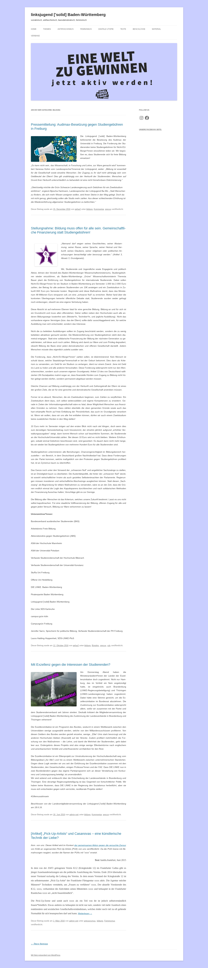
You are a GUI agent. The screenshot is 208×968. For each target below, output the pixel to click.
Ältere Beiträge (39, 944)
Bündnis (95, 645)
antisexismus (90, 921)
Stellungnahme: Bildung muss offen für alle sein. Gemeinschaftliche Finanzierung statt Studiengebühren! (78, 230)
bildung (89, 209)
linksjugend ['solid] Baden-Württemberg (68, 14)
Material (156, 29)
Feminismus (86, 29)
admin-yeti (74, 814)
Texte (123, 29)
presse (108, 209)
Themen (47, 29)
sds (109, 645)
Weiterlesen (85, 913)
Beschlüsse (139, 29)
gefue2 (78, 209)
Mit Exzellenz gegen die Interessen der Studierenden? (70, 664)
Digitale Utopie (106, 29)
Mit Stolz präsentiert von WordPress (45, 955)
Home (33, 29)
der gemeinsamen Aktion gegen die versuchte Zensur (100, 845)
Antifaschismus (66, 29)
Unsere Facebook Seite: (150, 129)
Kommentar (99, 209)
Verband (35, 36)
